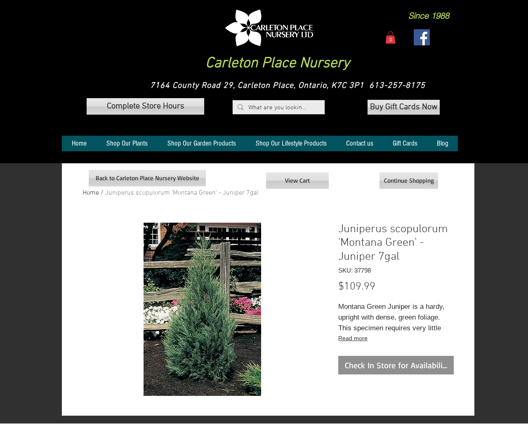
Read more (353, 338)
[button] (269, 28)
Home (90, 193)
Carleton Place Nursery (277, 63)
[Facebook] (422, 37)
